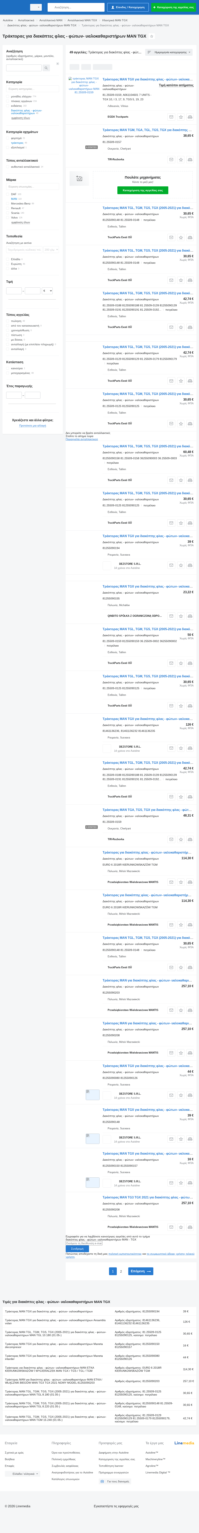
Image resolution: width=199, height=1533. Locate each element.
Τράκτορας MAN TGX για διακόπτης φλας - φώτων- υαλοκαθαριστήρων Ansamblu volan (55, 1322)
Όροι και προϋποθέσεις (66, 1452)
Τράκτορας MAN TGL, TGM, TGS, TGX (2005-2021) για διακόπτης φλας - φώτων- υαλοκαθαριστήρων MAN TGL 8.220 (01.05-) (55, 1405)
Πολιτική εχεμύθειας (64, 1459)
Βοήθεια (10, 1459)
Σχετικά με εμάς (14, 1452)
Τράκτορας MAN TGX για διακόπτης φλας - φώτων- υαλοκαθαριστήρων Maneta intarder (54, 1357)
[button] (180, 117)
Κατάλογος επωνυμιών (65, 1479)
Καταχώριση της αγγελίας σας (143, 190)
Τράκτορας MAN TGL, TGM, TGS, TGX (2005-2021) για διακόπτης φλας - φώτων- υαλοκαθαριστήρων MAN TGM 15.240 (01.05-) (55, 1418)
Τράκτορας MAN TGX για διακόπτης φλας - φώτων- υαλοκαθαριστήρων (49, 1311)
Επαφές (9, 1465)
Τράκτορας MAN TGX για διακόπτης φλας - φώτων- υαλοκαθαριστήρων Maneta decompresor (54, 1345)
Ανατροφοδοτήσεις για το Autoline (72, 1472)
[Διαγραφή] (57, 63)
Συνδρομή (77, 1248)
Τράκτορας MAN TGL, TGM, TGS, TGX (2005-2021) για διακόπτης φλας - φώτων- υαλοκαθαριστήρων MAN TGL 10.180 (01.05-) (55, 1333)
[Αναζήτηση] (51, 7)
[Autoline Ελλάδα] (14, 7)
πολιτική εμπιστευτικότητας (125, 1253)
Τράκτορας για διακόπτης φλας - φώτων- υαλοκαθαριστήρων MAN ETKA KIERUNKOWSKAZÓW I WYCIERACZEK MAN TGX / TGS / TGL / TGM (49, 1369)
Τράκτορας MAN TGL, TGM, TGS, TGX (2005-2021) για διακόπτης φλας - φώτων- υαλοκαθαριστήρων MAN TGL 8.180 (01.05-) (55, 1393)
